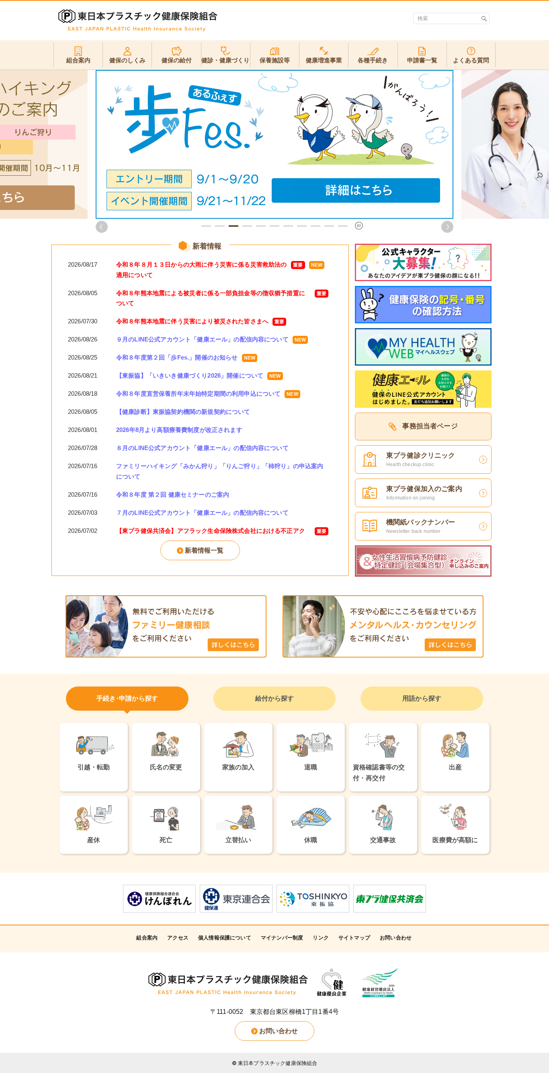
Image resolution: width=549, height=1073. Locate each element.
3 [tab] (233, 226)
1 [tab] (206, 226)
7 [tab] (288, 226)
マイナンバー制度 (282, 937)
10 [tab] (329, 226)
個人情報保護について (224, 937)
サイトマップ (354, 937)
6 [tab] (274, 226)
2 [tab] (220, 226)
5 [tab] (261, 226)
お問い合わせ (396, 937)
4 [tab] (247, 226)
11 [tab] (343, 226)
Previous (102, 227)
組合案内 (147, 937)
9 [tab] (315, 226)
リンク (320, 937)
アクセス (177, 937)
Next (447, 227)
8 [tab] (302, 226)
